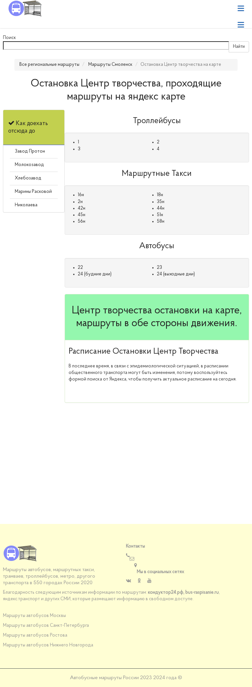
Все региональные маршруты (49, 64)
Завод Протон (30, 151)
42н (81, 208)
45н (81, 215)
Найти (239, 46)
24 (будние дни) (95, 274)
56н (81, 221)
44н (160, 208)
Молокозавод (29, 164)
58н (160, 221)
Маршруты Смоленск (110, 64)
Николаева (26, 205)
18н (160, 195)
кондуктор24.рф (165, 592)
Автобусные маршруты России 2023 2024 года (123, 677)
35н (160, 201)
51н (160, 215)
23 (159, 267)
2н (80, 201)
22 (80, 267)
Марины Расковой (33, 191)
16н (81, 195)
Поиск (9, 37)
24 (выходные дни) (176, 274)
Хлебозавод (28, 178)
